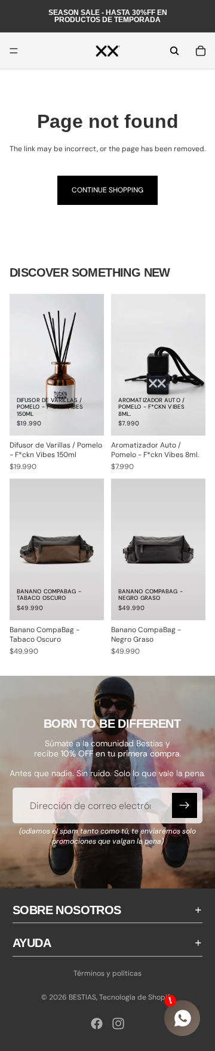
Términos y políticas (107, 973)
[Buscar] (174, 51)
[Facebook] (97, 1023)
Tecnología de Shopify (136, 997)
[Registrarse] (184, 805)
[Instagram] (118, 1023)
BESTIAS (82, 997)
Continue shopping (107, 190)
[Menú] (13, 51)
